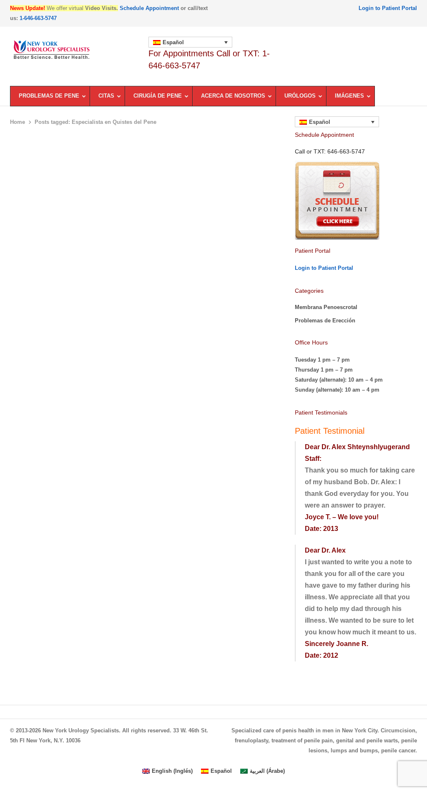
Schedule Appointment (149, 8)
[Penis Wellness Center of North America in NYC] (75, 50)
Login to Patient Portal (388, 8)
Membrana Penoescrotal (326, 307)
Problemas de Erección (325, 320)
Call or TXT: (330, 151)
